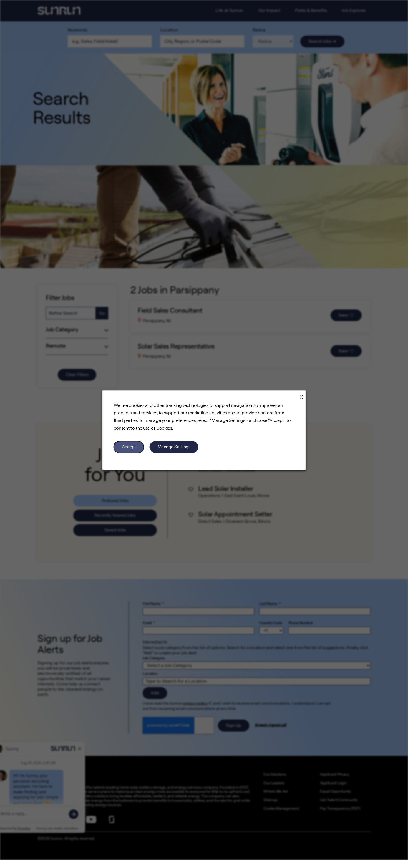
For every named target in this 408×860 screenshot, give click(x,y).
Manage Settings (174, 446)
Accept (129, 446)
